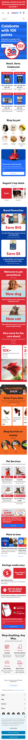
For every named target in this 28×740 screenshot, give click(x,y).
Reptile (13, 144)
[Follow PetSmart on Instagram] (8, 713)
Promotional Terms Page (19, 690)
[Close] (25, 716)
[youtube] (23, 713)
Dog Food (18, 200)
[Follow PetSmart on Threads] (13, 713)
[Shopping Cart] (23, 13)
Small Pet (5, 144)
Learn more (13, 278)
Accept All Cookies (13, 737)
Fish (22, 133)
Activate (13, 343)
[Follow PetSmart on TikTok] (18, 713)
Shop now (13, 70)
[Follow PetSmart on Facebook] (3, 713)
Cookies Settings (13, 728)
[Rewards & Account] (8, 13)
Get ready (13, 438)
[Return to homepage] (15, 13)
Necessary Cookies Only (13, 732)
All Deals (6, 200)
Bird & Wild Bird (22, 145)
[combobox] (13, 18)
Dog (5, 133)
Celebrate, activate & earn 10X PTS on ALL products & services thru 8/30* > (13, 4)
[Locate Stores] (20, 13)
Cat (13, 133)
